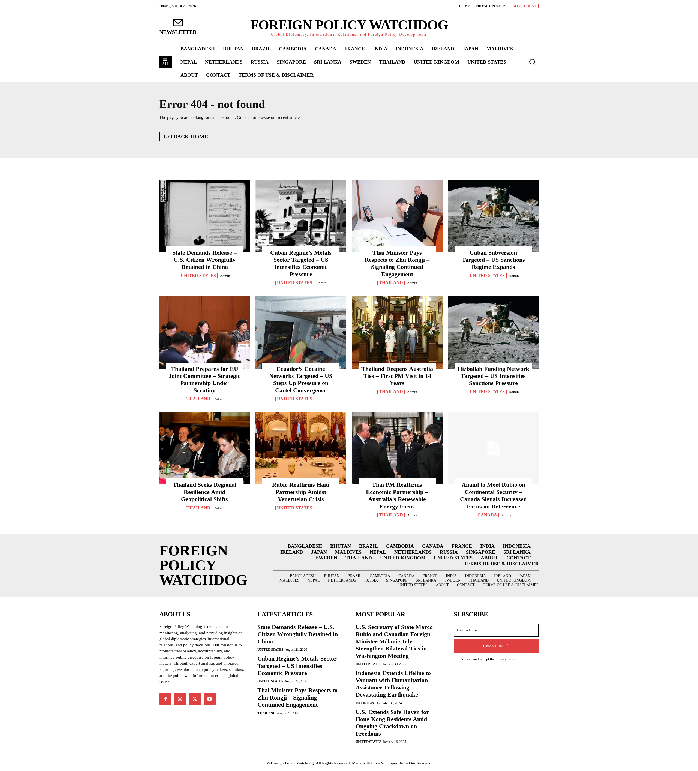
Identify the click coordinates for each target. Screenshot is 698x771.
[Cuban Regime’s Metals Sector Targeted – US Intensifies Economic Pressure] (300, 216)
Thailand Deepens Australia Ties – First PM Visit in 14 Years (397, 376)
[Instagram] (180, 699)
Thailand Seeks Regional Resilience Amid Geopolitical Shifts (204, 491)
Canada (487, 515)
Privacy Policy (506, 659)
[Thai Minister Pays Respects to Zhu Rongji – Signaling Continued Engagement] (397, 216)
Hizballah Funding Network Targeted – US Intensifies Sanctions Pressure (493, 376)
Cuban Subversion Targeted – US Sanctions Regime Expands (493, 259)
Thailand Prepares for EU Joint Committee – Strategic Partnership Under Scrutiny (204, 379)
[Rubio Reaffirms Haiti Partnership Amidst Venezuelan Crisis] (300, 448)
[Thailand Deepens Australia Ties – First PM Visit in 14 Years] (397, 332)
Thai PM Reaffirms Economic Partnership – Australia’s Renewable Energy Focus (397, 495)
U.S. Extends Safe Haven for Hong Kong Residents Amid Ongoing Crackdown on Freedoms (392, 723)
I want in (493, 646)
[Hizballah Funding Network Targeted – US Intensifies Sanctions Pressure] (493, 332)
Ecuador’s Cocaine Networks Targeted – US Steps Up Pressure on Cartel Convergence (300, 379)
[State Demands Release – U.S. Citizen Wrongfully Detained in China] (204, 216)
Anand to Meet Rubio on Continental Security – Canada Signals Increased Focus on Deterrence (493, 495)
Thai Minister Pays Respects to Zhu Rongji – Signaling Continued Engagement (397, 263)
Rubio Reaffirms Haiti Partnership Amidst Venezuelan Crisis (300, 491)
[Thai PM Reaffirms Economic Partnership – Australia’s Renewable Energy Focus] (397, 448)
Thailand (391, 283)
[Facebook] (165, 699)
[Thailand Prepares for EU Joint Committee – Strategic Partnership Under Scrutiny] (204, 332)
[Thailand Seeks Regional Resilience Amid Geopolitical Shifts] (204, 448)
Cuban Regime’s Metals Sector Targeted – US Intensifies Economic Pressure (301, 263)
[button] (532, 61)
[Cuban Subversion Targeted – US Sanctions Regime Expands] (493, 216)
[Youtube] (210, 699)
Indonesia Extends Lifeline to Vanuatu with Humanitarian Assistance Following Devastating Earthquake (393, 684)
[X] (195, 699)
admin (225, 276)
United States (198, 275)
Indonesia (365, 703)
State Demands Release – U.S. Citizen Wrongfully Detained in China (204, 259)
